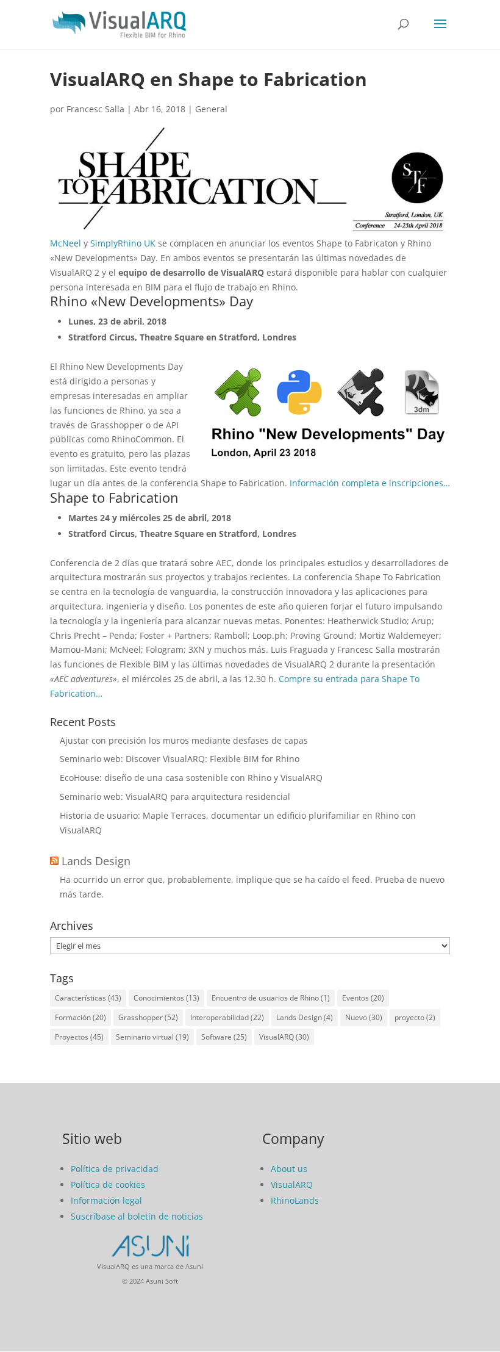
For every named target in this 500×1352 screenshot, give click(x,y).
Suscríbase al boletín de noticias (137, 1216)
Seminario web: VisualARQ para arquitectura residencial (175, 796)
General (211, 109)
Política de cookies (108, 1184)
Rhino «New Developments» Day (151, 301)
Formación (80, 1017)
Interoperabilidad (227, 1017)
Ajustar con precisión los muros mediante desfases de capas (184, 740)
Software (224, 1037)
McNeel (65, 243)
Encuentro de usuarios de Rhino (271, 998)
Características (88, 998)
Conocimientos (166, 998)
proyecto (415, 1017)
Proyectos (79, 1037)
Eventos (363, 998)
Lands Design (96, 861)
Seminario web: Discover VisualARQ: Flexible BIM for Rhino (179, 758)
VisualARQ (284, 1037)
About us (289, 1168)
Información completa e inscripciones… (370, 483)
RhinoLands (295, 1200)
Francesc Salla (95, 109)
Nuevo (363, 1017)
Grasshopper (148, 1017)
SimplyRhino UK (122, 243)
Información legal (106, 1200)
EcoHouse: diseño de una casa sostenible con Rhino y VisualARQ (191, 777)
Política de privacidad (115, 1168)
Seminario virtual (152, 1037)
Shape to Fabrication (114, 497)
